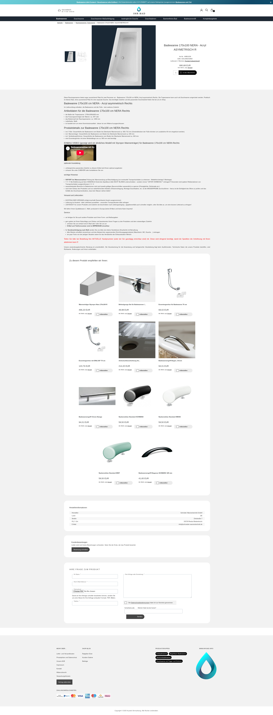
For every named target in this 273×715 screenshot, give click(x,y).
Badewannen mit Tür (183, 2)
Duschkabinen (150, 19)
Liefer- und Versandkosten (65, 654)
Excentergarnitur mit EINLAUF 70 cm (92, 360)
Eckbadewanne (162, 654)
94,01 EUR (164, 366)
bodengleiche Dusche (129, 19)
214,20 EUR (124, 366)
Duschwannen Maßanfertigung (102, 19)
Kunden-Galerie (87, 657)
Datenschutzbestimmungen (140, 602)
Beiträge (85, 661)
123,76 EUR (84, 366)
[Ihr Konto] (201, 11)
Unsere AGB (61, 661)
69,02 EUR (164, 310)
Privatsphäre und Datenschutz (67, 657)
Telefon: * (77, 601)
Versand (190, 67)
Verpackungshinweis (63, 676)
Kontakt (59, 668)
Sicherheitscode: (131, 608)
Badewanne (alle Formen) (86, 2)
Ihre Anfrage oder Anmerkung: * (134, 574)
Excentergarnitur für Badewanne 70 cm (173, 304)
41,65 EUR (144, 478)
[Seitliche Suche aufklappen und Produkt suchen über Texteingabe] (206, 11)
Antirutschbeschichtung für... (129, 360)
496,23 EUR (84, 310)
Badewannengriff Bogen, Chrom (170, 360)
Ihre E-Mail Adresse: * (80, 582)
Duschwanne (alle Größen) (107, 2)
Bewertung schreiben (81, 549)
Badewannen (61, 19)
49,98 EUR (124, 310)
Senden (139, 616)
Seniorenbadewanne (164, 657)
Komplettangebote (210, 19)
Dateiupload (77, 589)
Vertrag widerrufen (64, 682)
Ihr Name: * (77, 574)
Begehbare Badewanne (178, 654)
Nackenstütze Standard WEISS (170, 417)
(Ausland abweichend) (192, 61)
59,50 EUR (124, 422)
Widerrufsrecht (61, 672)
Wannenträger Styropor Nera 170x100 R (93, 304)
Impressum (60, 665)
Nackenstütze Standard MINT (109, 473)
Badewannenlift (190, 19)
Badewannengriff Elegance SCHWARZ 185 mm (155, 473)
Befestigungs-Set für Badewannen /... (132, 304)
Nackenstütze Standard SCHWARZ (131, 417)
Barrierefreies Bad (170, 19)
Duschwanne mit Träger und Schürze (169, 661)
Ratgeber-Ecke (87, 654)
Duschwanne (79, 19)
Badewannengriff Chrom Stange (90, 417)
